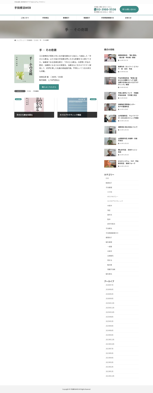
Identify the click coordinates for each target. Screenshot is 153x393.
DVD (107, 178)
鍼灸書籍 (109, 242)
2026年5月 (109, 294)
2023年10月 (110, 344)
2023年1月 (109, 371)
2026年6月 (109, 289)
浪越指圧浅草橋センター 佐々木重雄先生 (126, 105)
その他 (29, 91)
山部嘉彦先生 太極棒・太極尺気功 (127, 139)
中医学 (109, 205)
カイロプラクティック (115, 201)
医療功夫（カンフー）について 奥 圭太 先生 (128, 67)
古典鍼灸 (110, 255)
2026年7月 (109, 285)
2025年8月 (109, 316)
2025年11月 (110, 307)
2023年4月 (109, 358)
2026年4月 (109, 298)
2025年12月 (110, 303)
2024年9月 (109, 326)
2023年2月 (109, 367)
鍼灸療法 (109, 274)
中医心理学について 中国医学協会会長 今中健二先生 (128, 94)
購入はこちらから (49, 87)
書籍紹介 (109, 237)
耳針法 (109, 260)
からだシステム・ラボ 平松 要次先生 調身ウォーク (128, 162)
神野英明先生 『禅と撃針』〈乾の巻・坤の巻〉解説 (128, 56)
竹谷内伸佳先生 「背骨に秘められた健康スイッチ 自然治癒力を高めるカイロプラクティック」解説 (128, 81)
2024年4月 (109, 335)
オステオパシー (112, 196)
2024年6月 (109, 330)
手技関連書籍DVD (112, 233)
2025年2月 (109, 321)
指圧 (108, 210)
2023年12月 (110, 339)
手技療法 (109, 228)
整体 (108, 219)
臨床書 (109, 265)
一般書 (109, 246)
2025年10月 (110, 312)
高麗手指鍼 (111, 269)
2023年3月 (109, 362)
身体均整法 (111, 224)
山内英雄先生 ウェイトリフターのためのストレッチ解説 (128, 117)
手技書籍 (36, 91)
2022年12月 (110, 376)
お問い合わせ (130, 9)
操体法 (109, 215)
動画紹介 (109, 183)
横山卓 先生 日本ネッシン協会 (127, 150)
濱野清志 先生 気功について (128, 127)
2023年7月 (109, 348)
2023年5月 (109, 353)
